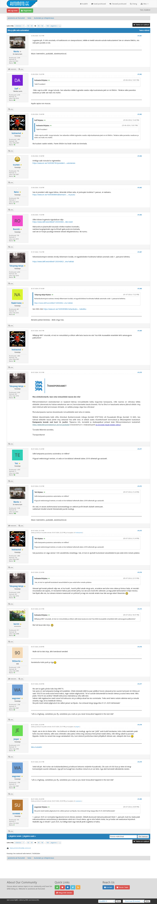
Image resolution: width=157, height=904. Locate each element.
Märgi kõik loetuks (65, 893)
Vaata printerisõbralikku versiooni (20, 848)
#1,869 (140, 331)
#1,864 (140, 156)
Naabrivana (16, 303)
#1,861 (140, 36)
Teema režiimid (144, 30)
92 (28, 26)
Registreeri (27, 11)
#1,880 (140, 799)
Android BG (35, 900)
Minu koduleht (36, 747)
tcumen (16, 165)
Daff (16, 89)
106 (47, 26)
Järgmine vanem (15, 836)
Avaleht (85, 4)
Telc (16, 463)
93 (32, 26)
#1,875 (140, 609)
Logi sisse (13, 11)
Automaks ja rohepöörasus (44, 18)
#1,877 (140, 684)
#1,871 (140, 449)
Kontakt (109, 887)
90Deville (16, 661)
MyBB (16, 900)
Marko (16, 51)
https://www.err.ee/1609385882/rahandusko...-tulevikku (64, 309)
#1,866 (140, 215)
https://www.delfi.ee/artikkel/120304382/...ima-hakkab (53, 262)
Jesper (16, 739)
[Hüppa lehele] (60, 26)
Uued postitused (99, 4)
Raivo (16, 192)
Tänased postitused (118, 4)
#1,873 (140, 530)
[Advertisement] (78, 871)
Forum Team (123, 887)
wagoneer (16, 698)
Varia (29, 18)
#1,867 (140, 252)
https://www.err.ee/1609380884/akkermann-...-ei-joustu (54, 195)
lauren (16, 624)
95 (38, 26)
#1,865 (140, 187)
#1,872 (140, 486)
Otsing (134, 4)
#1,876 (140, 647)
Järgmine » (54, 26)
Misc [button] (145, 4)
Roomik (16, 229)
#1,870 (140, 372)
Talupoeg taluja (16, 266)
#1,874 (140, 572)
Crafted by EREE (23, 900)
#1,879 (140, 762)
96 (42, 26)
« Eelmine (18, 26)
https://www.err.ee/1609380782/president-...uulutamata (54, 163)
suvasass (16, 813)
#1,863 (140, 114)
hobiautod (16, 133)
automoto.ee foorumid (16, 18)
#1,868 (140, 288)
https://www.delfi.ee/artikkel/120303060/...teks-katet (53, 222)
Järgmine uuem (28, 836)
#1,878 (140, 725)
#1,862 (140, 74)
